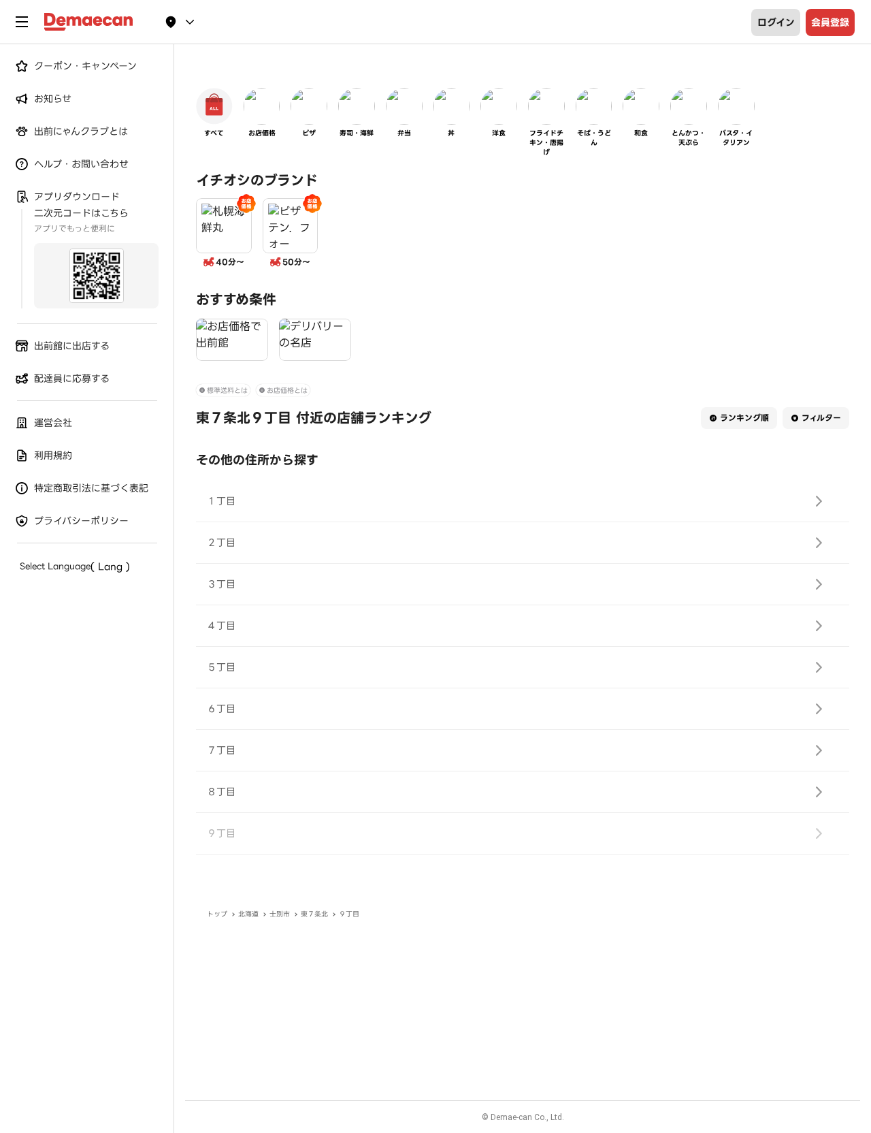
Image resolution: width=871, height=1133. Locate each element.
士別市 (279, 914)
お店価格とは (287, 390)
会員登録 (830, 22)
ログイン (776, 22)
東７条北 (314, 914)
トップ (217, 914)
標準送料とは (227, 390)
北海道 (248, 914)
